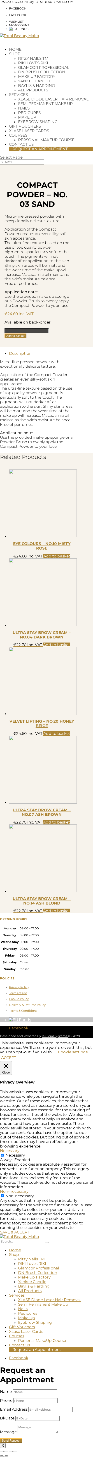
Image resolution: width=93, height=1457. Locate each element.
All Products (33, 90)
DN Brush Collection (41, 72)
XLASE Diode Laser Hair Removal (53, 99)
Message (8, 1432)
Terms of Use (18, 993)
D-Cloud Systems (55, 1036)
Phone (6, 1400)
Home (15, 49)
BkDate (7, 1418)
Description (20, 353)
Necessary (15, 1155)
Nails (24, 108)
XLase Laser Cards (29, 131)
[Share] (11, 1451)
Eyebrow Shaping (38, 121)
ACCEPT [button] (8, 1057)
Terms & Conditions (23, 1010)
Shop (14, 54)
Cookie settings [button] (73, 1052)
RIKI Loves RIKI (33, 63)
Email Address (14, 1409)
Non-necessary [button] (14, 1191)
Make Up (27, 117)
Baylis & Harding (36, 85)
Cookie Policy (19, 999)
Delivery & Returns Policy (27, 1005)
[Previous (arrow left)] (2, 1456)
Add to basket (15, 336)
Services (18, 94)
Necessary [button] (9, 1150)
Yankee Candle (34, 81)
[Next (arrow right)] (6, 1456)
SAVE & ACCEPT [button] (14, 1232)
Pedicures (29, 112)
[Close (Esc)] (15, 1451)
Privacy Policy (19, 987)
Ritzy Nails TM (33, 58)
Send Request (11, 1440)
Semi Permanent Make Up (45, 103)
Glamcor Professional (43, 67)
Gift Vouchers (25, 126)
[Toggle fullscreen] (6, 1451)
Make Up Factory (36, 76)
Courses (18, 135)
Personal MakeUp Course (46, 140)
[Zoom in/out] (2, 1451)
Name (6, 1391)
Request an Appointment (40, 149)
